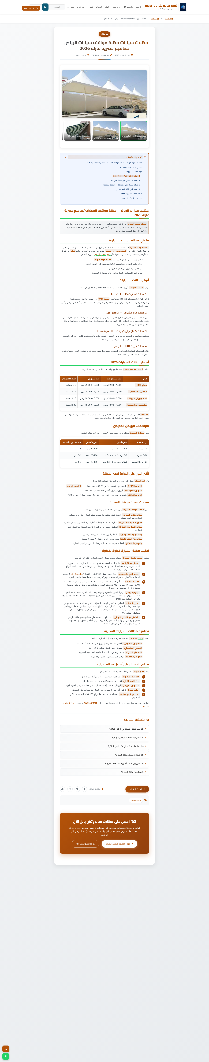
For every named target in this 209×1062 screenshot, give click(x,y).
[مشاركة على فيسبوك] (84, 789)
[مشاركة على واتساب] (70, 789)
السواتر (90, 7)
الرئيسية (138, 7)
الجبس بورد (71, 7)
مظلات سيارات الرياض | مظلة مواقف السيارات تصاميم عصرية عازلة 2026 (114, 162)
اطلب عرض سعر (30, 8)
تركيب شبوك (81, 7)
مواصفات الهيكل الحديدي (132, 198)
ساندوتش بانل (128, 7)
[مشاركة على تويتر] (77, 789)
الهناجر (106, 7)
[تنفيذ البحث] (45, 7)
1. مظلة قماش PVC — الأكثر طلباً (126, 176)
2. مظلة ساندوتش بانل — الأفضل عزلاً (125, 180)
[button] (133, 131)
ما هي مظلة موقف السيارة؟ (130, 167)
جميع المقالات (136, 800)
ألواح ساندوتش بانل (102, 254)
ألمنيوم (109, 250)
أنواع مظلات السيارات (134, 171)
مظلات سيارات (139, 210)
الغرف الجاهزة (116, 7)
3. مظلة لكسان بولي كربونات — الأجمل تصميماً (121, 185)
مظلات (140, 638)
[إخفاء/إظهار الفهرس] (65, 157)
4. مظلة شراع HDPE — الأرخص (128, 189)
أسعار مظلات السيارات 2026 (131, 193)
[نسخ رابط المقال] (62, 789)
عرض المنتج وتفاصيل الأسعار (117, 843)
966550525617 (90, 703)
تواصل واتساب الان (84, 843)
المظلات (99, 7)
